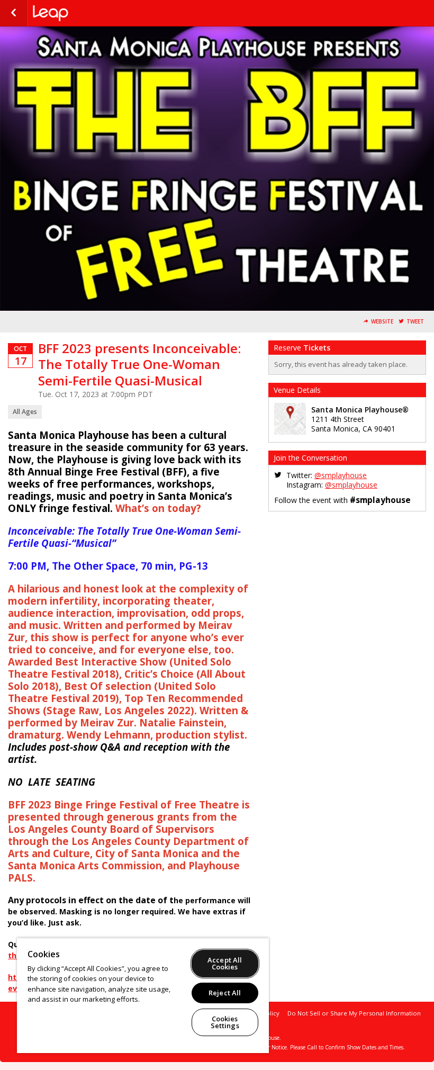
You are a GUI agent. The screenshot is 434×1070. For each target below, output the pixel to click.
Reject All (225, 992)
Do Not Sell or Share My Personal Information (354, 1013)
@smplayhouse (340, 475)
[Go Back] (13, 13)
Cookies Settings (225, 1022)
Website (382, 321)
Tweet (415, 321)
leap (86, 13)
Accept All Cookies (224, 963)
